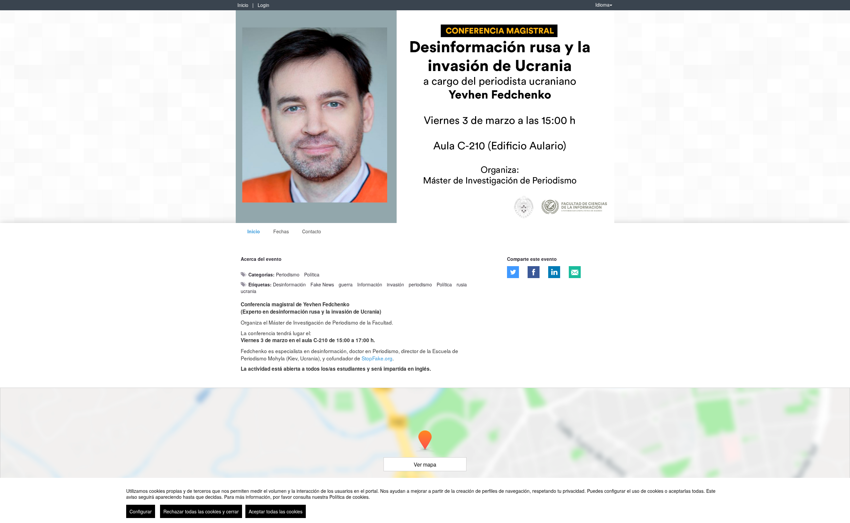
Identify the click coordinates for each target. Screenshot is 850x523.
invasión (395, 284)
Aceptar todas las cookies (275, 511)
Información (369, 284)
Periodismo (287, 274)
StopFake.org (377, 358)
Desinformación (289, 284)
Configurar (140, 511)
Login (263, 5)
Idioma (602, 4)
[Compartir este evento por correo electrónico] (575, 272)
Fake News (322, 284)
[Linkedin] (554, 272)
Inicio (242, 5)
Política (311, 274)
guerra (346, 284)
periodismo (420, 284)
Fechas (281, 231)
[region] (425, 500)
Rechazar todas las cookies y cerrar (201, 511)
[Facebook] (534, 272)
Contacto (311, 231)
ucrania (248, 291)
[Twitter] (513, 272)
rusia (462, 284)
